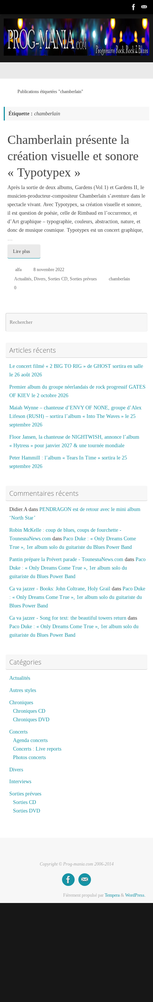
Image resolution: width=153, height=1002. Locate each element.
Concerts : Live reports (37, 749)
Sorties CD (58, 278)
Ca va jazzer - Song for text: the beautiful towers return (67, 618)
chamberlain (119, 278)
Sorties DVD (26, 811)
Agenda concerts (30, 740)
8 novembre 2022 (48, 269)
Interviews (20, 781)
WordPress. (135, 895)
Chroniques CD (29, 711)
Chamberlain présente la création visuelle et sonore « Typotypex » (73, 156)
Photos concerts (29, 757)
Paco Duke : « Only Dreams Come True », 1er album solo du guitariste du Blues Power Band (77, 568)
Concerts (18, 732)
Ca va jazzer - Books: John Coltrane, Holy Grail (59, 588)
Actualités (23, 278)
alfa (18, 269)
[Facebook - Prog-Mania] (133, 7)
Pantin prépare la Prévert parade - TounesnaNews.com (66, 559)
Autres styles (22, 690)
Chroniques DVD (31, 719)
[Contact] (144, 7)
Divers (40, 278)
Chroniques (21, 702)
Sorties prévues (83, 278)
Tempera (112, 895)
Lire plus (21, 251)
